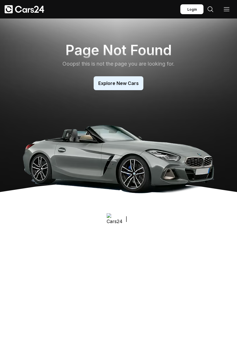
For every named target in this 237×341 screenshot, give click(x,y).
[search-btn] (210, 9)
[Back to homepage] (24, 9)
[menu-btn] (226, 9)
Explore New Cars (118, 83)
